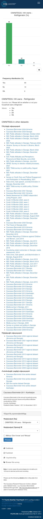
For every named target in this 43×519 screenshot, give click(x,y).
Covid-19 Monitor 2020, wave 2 (17, 204)
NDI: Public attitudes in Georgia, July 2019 (21, 241)
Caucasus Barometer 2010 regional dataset (22, 365)
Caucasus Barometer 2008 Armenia (19, 330)
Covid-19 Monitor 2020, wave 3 (17, 207)
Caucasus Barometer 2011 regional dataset (22, 363)
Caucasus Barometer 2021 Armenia (19, 193)
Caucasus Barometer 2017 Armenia (19, 270)
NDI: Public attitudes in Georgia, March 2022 (22, 150)
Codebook (9, 448)
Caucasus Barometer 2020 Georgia (19, 223)
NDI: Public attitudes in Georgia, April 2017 (21, 266)
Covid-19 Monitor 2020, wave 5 (17, 211)
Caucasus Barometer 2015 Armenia (19, 284)
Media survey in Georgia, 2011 (17, 307)
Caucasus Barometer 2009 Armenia (19, 320)
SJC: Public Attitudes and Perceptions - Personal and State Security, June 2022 (20, 157)
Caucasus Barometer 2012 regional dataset (22, 361)
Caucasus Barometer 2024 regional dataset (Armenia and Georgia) (22, 337)
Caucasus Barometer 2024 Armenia (19, 129)
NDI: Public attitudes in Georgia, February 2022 (23, 143)
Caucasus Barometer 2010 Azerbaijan (20, 311)
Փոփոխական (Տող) (10, 419)
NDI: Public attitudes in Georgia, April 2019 (21, 243)
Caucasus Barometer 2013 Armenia (19, 291)
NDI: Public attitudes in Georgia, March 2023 (22, 136)
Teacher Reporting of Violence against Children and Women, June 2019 (23, 237)
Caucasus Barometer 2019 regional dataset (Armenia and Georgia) (22, 346)
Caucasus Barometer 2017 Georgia (19, 268)
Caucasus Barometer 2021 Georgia (19, 191)
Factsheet (9, 453)
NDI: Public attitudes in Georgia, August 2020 (22, 216)
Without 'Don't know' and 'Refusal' (18, 435)
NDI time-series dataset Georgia (18, 383)
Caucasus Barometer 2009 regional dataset (22, 368)
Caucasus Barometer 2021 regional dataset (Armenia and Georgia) (22, 341)
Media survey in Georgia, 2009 (17, 323)
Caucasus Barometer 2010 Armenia (19, 314)
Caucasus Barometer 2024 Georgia (19, 131)
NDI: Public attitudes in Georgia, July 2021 (21, 161)
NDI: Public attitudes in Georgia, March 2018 (22, 261)
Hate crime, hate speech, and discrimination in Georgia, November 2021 (23, 183)
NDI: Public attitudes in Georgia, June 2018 (22, 259)
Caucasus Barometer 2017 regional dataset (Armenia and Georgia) (22, 351)
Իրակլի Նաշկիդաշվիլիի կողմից (11, 505)
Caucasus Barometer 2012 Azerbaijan (20, 298)
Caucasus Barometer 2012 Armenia (19, 295)
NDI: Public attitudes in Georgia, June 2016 (22, 282)
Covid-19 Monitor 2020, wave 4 (17, 209)
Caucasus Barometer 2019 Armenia (19, 227)
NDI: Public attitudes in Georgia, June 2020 (22, 213)
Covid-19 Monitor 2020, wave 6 (17, 200)
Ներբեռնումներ (11, 457)
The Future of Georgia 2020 (16, 225)
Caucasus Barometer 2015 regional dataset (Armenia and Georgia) (22, 355)
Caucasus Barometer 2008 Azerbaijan (20, 327)
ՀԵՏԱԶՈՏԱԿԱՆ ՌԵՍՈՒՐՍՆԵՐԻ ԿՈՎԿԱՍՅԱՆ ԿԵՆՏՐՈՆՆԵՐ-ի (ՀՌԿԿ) (17, 503)
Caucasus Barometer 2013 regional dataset (22, 359)
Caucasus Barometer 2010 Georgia (19, 309)
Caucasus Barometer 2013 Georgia (19, 289)
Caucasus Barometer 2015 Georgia (19, 286)
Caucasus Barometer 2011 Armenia (19, 305)
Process (8, 440)
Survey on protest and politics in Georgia (21, 325)
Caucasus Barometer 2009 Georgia (19, 316)
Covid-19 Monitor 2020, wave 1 (17, 202)
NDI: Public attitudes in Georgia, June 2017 (22, 264)
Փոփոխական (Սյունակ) (12, 427)
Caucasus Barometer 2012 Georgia (19, 300)
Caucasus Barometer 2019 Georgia (19, 229)
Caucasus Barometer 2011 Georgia (19, 302)
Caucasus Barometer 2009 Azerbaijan (20, 318)
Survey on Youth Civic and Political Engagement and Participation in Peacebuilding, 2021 (23, 178)
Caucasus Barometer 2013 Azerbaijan (20, 293)
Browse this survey (12, 462)
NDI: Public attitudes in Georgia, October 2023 (23, 134)
